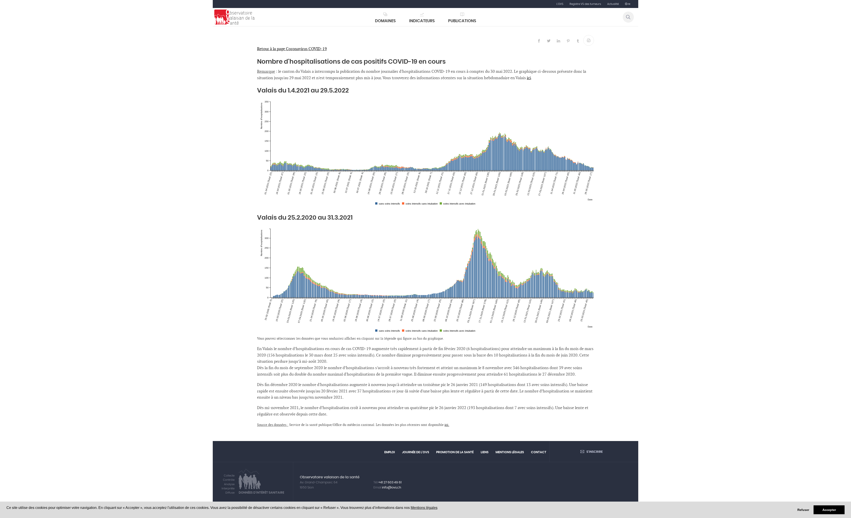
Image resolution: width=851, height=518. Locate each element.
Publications (462, 21)
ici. (447, 425)
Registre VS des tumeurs (585, 4)
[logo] (234, 17)
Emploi (389, 452)
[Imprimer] (588, 40)
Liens (484, 452)
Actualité (613, 4)
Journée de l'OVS (415, 452)
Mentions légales (424, 508)
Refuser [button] (803, 510)
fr (628, 4)
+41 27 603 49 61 (390, 482)
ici (529, 78)
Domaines (385, 21)
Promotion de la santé (455, 452)
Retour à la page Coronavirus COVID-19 (292, 49)
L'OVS (559, 4)
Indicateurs (422, 21)
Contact (538, 452)
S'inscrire (594, 451)
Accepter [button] (829, 510)
